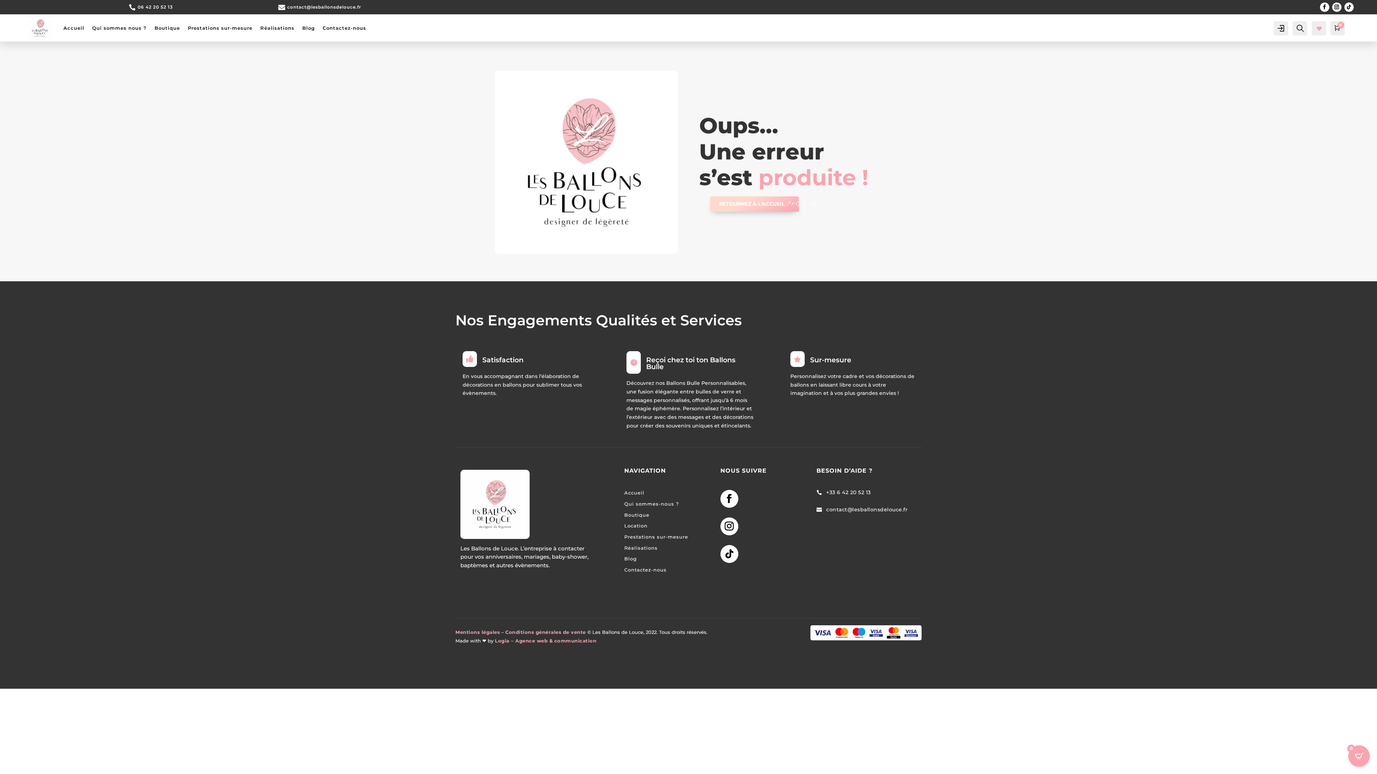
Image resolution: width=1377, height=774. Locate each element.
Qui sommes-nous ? (651, 504)
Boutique (167, 28)
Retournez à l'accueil (752, 204)
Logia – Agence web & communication (545, 641)
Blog (308, 28)
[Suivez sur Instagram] (1336, 7)
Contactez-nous (344, 28)
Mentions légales (477, 632)
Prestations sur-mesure (220, 28)
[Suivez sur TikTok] (1349, 7)
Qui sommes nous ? (119, 28)
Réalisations (277, 28)
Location (636, 526)
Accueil (73, 28)
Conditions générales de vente (545, 632)
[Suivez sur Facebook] (1324, 7)
